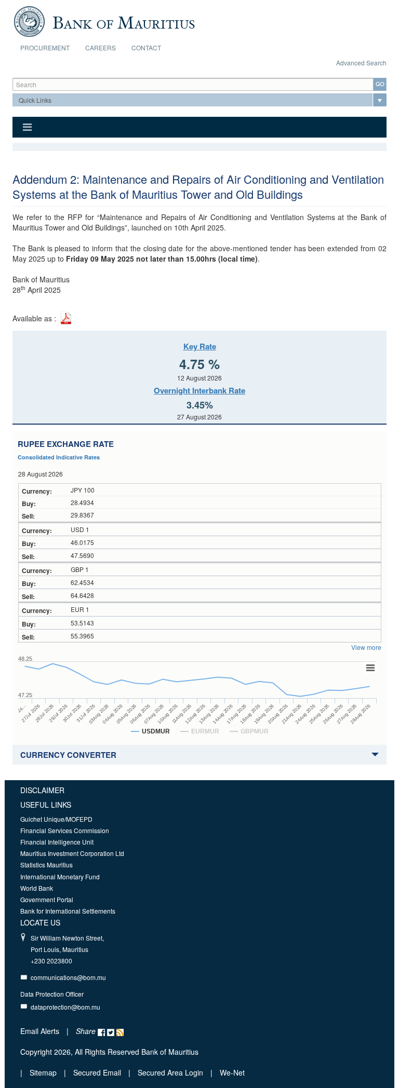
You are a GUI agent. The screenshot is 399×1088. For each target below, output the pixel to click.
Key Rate (199, 346)
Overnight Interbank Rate (199, 390)
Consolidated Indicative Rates (59, 457)
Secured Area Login (170, 1072)
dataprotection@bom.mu (65, 1006)
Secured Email (97, 1072)
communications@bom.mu (68, 977)
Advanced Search (361, 62)
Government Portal (46, 899)
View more (366, 647)
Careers (100, 47)
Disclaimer (42, 790)
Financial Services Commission (64, 830)
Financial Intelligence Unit (57, 841)
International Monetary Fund (60, 876)
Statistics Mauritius (46, 864)
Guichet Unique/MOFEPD (56, 818)
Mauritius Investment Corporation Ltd (72, 853)
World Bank (36, 887)
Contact (146, 47)
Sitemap (44, 1072)
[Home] (104, 20)
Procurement (45, 47)
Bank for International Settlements (67, 910)
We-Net (232, 1072)
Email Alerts (39, 1031)
